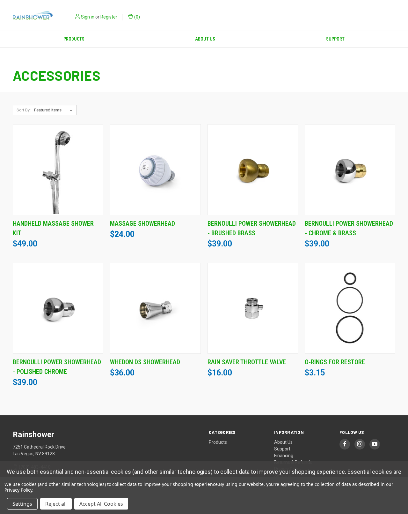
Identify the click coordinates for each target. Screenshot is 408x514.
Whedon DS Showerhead (145, 362)
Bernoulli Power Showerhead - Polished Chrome (57, 366)
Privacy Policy (18, 490)
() (136, 16)
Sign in (87, 16)
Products (73, 39)
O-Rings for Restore (335, 362)
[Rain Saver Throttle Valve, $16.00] (253, 308)
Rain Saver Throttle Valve (247, 362)
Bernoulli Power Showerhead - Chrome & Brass (349, 228)
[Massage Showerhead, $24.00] (155, 169)
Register (108, 16)
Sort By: (24, 110)
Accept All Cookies (101, 503)
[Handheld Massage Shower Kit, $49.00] (58, 169)
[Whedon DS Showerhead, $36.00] (155, 308)
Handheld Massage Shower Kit (53, 228)
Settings (22, 503)
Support (335, 39)
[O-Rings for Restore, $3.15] (350, 308)
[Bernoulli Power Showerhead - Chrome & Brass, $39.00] (350, 169)
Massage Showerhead (142, 223)
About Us (205, 39)
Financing (283, 455)
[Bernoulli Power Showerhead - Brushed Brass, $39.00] (253, 169)
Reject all (56, 503)
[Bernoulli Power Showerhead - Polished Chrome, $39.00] (58, 308)
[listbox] (54, 110)
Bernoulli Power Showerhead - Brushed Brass (252, 228)
